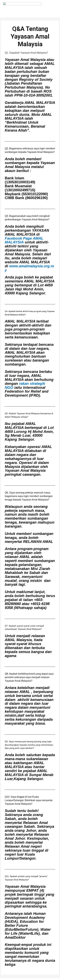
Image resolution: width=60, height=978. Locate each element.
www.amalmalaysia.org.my (29, 268)
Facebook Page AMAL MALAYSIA (24, 240)
